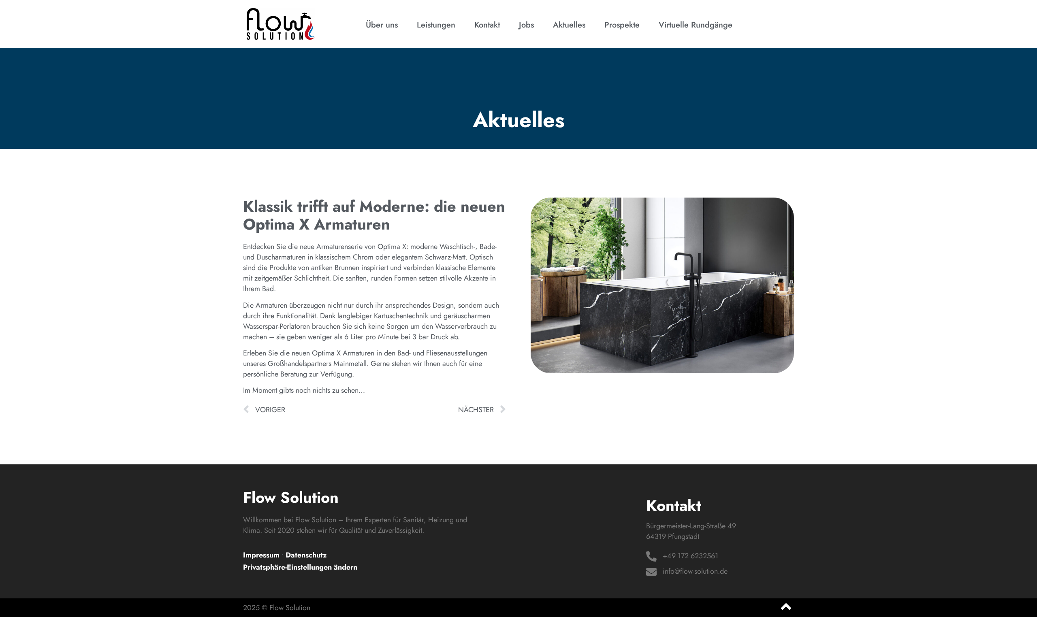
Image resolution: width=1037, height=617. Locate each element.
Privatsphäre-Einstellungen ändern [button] (300, 567)
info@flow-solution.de (695, 571)
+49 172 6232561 (690, 556)
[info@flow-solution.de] (651, 571)
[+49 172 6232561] (651, 556)
